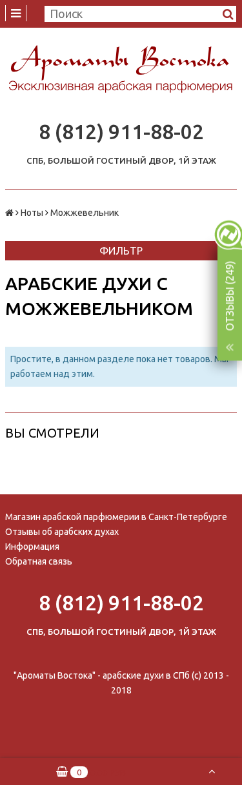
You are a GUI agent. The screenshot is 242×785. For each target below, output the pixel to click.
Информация (32, 546)
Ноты (32, 213)
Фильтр (121, 251)
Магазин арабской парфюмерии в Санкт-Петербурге (116, 517)
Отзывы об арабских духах (62, 532)
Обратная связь (38, 561)
